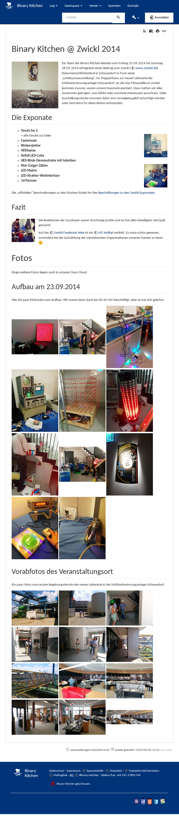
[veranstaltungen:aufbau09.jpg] (129, 464)
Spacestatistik (95, 770)
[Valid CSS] (156, 801)
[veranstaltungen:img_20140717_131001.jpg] (35, 608)
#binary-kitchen (89, 775)
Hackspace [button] (72, 6)
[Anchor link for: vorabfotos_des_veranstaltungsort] (116, 570)
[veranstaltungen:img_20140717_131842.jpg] (129, 644)
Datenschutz (56, 770)
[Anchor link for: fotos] (36, 256)
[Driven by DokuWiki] (162, 801)
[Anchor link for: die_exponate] (55, 116)
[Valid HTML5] (149, 801)
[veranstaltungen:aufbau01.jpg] (35, 337)
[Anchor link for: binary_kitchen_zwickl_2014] (124, 47)
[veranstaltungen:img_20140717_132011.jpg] (35, 717)
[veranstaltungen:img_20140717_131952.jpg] (129, 681)
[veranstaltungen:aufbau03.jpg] (129, 337)
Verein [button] (94, 6)
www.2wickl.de (146, 68)
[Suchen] (118, 18)
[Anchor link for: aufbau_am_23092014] (83, 286)
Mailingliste (60, 775)
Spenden (114, 6)
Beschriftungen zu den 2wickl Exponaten (126, 193)
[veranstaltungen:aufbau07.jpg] (35, 464)
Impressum (73, 770)
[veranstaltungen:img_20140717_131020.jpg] (82, 608)
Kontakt (133, 6)
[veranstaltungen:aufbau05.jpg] (82, 400)
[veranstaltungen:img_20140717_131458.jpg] (82, 644)
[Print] (157, 31)
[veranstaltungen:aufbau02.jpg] (82, 337)
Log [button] (52, 6)
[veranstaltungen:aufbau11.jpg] (82, 528)
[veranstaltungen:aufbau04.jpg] (35, 400)
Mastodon (116, 770)
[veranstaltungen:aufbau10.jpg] (35, 528)
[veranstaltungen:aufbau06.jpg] (129, 400)
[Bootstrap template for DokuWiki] (136, 801)
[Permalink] (164, 31)
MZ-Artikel (105, 233)
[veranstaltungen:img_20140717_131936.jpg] (82, 681)
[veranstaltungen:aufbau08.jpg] (82, 464)
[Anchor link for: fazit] (29, 206)
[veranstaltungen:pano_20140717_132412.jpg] (129, 717)
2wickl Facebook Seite (69, 233)
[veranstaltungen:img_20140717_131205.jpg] (129, 608)
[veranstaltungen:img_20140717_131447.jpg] (35, 644)
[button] (135, 18)
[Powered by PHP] (143, 801)
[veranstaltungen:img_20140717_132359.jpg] (82, 717)
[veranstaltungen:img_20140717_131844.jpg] (35, 681)
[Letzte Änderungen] (144, 31)
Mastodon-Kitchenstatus (144, 770)
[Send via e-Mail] (151, 31)
